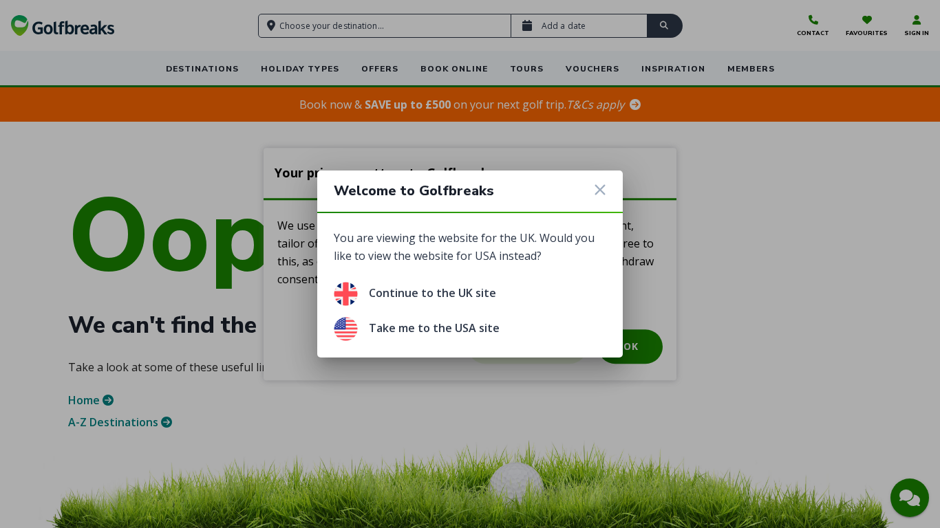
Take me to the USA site (434, 328)
